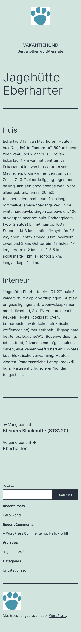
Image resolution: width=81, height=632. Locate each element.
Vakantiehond (40, 45)
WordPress (57, 616)
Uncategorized (14, 570)
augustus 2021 (14, 552)
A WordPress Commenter (23, 533)
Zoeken (9, 486)
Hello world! (12, 515)
